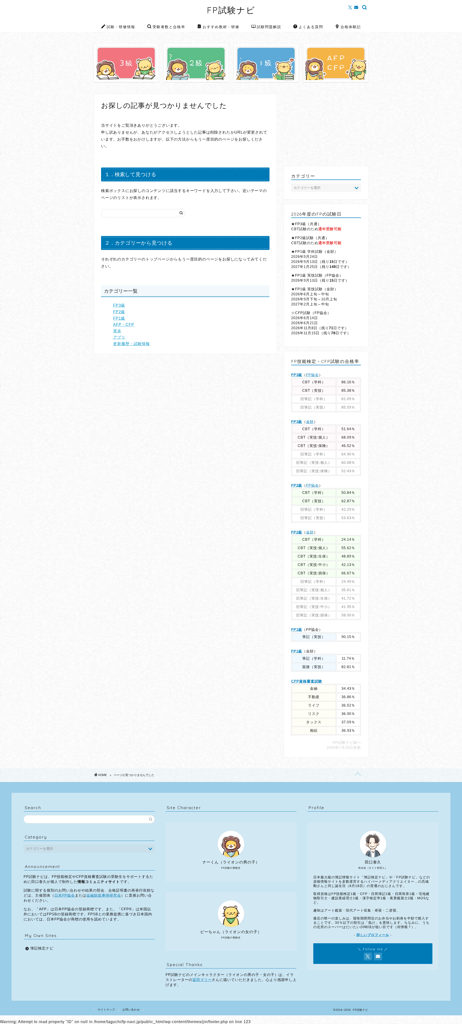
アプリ (119, 337)
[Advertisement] (326, 127)
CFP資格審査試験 (306, 681)
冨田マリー (202, 980)
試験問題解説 (269, 27)
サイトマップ (106, 1009)
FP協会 (312, 375)
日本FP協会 (64, 895)
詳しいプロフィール (373, 935)
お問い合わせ (131, 1009)
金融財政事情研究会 (103, 895)
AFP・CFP (123, 325)
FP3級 (119, 305)
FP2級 (119, 312)
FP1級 (119, 318)
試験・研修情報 (121, 27)
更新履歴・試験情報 (131, 344)
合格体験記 (350, 27)
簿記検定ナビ (41, 948)
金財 (310, 422)
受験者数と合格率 (169, 27)
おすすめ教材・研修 (221, 27)
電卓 (117, 331)
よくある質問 (311, 27)
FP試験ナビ (231, 10)
